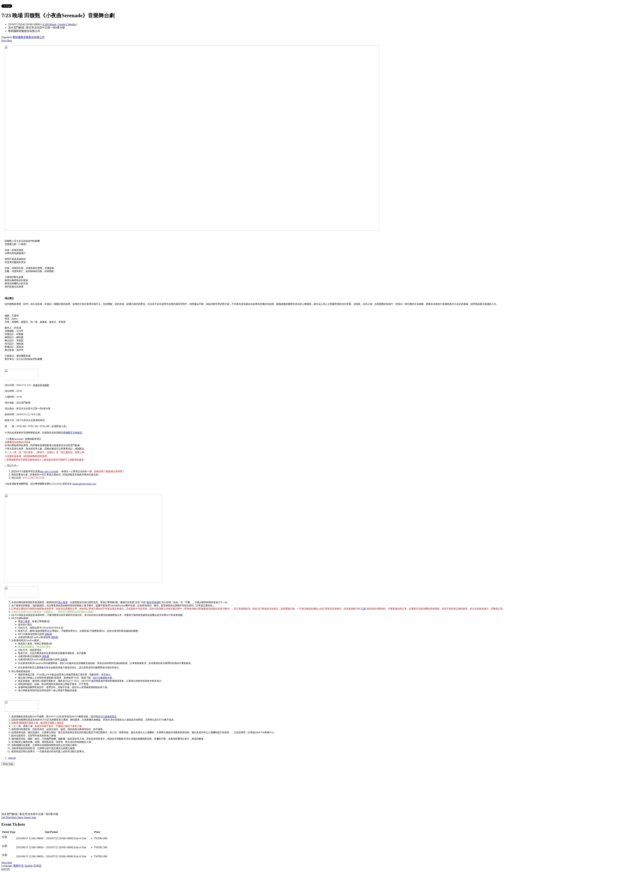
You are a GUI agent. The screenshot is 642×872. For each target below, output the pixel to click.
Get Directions (9, 817)
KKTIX (5, 869)
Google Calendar (67, 24)
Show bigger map (26, 817)
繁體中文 (18, 865)
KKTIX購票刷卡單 (102, 678)
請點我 (48, 634)
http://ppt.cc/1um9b (49, 471)
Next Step (6, 40)
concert (12, 757)
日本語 (37, 865)
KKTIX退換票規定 (107, 716)
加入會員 (63, 602)
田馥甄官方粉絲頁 (72, 432)
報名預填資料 (154, 602)
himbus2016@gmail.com (84, 484)
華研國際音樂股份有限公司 (29, 37)
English (29, 865)
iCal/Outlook (49, 24)
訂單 (363, 608)
